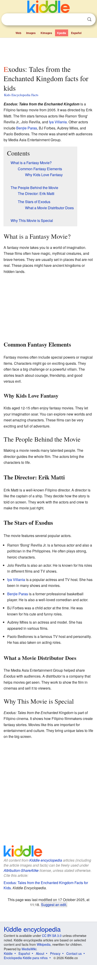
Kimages (46, 33)
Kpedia (61, 33)
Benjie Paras (26, 128)
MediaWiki (29, 949)
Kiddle (8, 953)
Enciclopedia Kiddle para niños (26, 957)
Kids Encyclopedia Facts (21, 94)
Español (76, 33)
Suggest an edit (53, 904)
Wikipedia (44, 944)
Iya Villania (58, 121)
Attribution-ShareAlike (21, 870)
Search (89, 19)
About (40, 953)
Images (31, 33)
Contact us (74, 953)
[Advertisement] (48, 50)
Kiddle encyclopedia (45, 860)
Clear (80, 19)
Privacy (55, 953)
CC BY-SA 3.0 (52, 935)
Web (18, 33)
